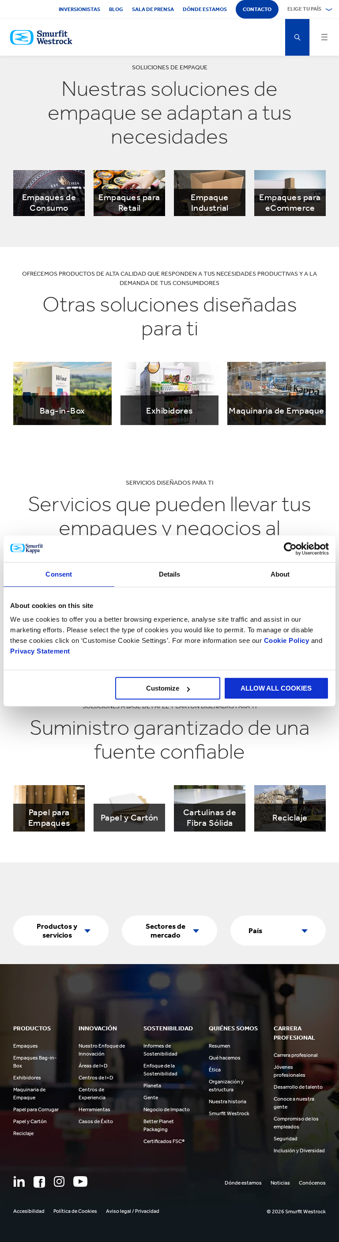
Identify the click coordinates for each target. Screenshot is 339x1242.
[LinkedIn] (19, 1181)
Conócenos (312, 1183)
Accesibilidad (29, 1211)
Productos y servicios (57, 930)
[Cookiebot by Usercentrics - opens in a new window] (290, 548)
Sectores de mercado (165, 930)
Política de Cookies (75, 1211)
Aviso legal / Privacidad (132, 1211)
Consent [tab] (58, 574)
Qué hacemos (225, 1058)
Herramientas (94, 1109)
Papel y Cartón (30, 1121)
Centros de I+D (96, 1078)
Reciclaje (23, 1133)
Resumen (219, 1046)
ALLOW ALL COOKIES (276, 688)
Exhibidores (27, 1078)
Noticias (280, 1183)
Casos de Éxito (96, 1121)
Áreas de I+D (93, 1066)
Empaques (25, 1046)
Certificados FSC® (164, 1141)
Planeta (152, 1085)
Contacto (257, 9)
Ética (215, 1070)
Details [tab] (170, 574)
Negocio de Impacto (166, 1109)
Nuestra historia (227, 1101)
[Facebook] (39, 1182)
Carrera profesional (296, 1055)
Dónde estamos (205, 9)
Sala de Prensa (153, 9)
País (255, 930)
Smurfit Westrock (229, 1113)
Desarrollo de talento (298, 1087)
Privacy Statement (40, 651)
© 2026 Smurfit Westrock (296, 1211)
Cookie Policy (286, 640)
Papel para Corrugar (36, 1109)
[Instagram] (59, 1181)
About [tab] (280, 574)
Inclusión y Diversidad (299, 1150)
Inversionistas (79, 9)
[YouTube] (80, 1181)
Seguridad (286, 1139)
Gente (150, 1097)
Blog (116, 9)
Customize (162, 688)
